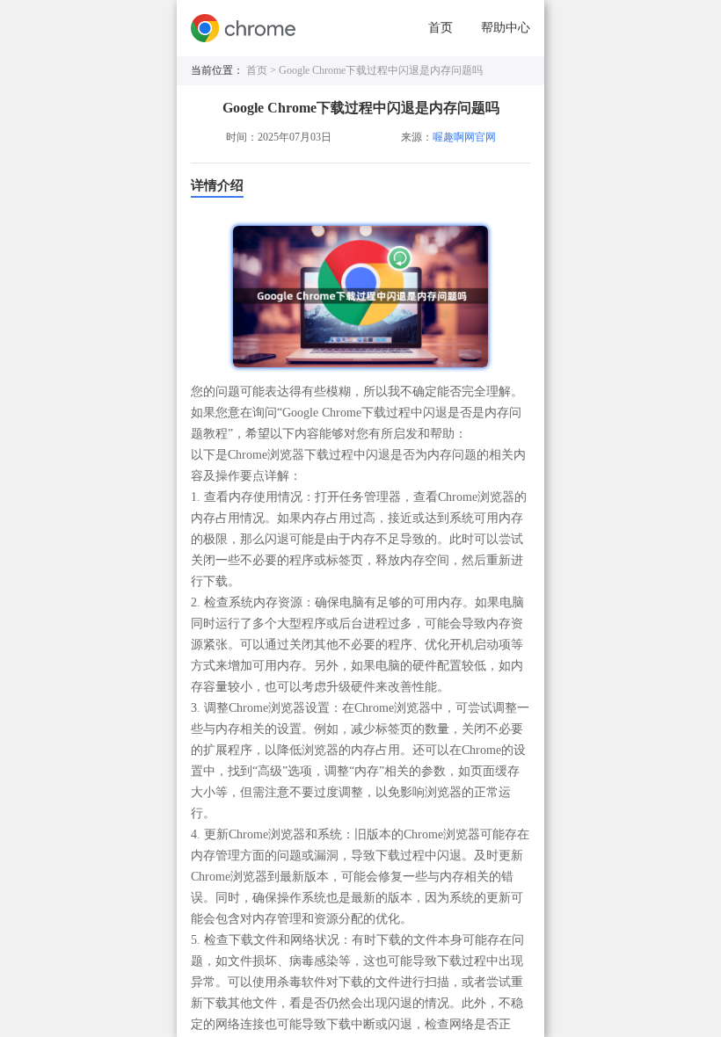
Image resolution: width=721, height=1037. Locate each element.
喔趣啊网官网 (464, 137)
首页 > (262, 70)
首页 (440, 27)
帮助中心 (505, 27)
